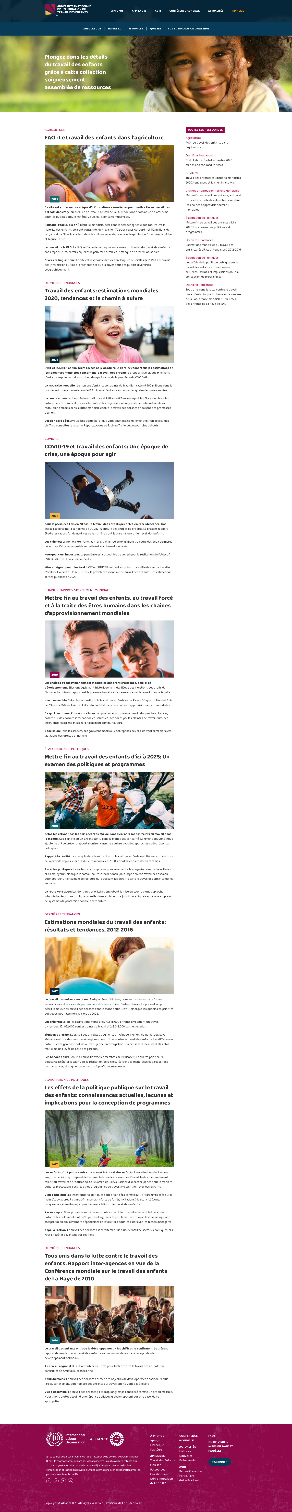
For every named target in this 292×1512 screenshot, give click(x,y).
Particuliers (186, 1476)
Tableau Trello (117, 425)
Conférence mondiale (184, 11)
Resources (135, 29)
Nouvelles (185, 1456)
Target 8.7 (114, 29)
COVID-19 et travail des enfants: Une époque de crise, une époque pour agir (106, 450)
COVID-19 (192, 173)
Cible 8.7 (155, 1465)
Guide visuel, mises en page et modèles (220, 1446)
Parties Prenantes (190, 1471)
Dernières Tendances (199, 240)
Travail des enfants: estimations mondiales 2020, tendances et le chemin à (102, 294)
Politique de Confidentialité (124, 1503)
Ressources (157, 1469)
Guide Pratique (189, 1480)
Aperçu (155, 1440)
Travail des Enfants (162, 1460)
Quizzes (155, 29)
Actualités (215, 11)
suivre (134, 298)
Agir (158, 11)
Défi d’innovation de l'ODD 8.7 (161, 1481)
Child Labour (92, 29)
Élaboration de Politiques (202, 218)
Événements (187, 1460)
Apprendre (139, 11)
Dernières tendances (199, 155)
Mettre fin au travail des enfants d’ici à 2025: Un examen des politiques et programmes (107, 760)
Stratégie (156, 1449)
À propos (117, 11)
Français (238, 11)
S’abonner (219, 1462)
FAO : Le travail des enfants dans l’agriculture (104, 137)
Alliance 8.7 (114, 398)
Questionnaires (160, 1474)
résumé (78, 425)
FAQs (212, 1436)
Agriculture (193, 138)
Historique (157, 1445)
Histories (185, 1451)
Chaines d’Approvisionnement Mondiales (212, 190)
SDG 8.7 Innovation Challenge (188, 29)
